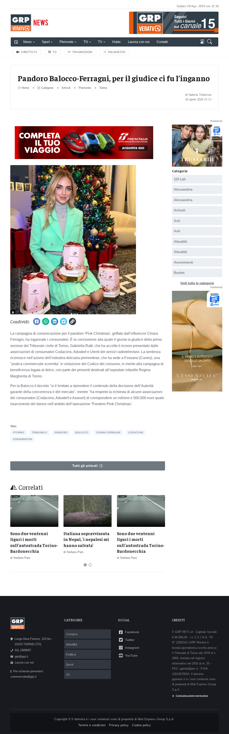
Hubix (116, 42)
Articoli (65, 87)
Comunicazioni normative (192, 696)
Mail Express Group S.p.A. (156, 719)
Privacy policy (119, 725)
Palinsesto (116, 52)
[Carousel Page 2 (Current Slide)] (90, 564)
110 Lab (180, 179)
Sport (46, 42)
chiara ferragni (108, 432)
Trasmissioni (82, 52)
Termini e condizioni (92, 725)
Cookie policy (141, 725)
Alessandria (183, 189)
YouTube (131, 655)
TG (85, 42)
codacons (135, 432)
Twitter (129, 640)
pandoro (61, 432)
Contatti (162, 42)
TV (100, 42)
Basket (179, 272)
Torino (103, 87)
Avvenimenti (183, 262)
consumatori (22, 439)
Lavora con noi (138, 42)
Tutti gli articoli (85, 466)
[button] (210, 42)
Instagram (132, 647)
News (27, 42)
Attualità (180, 241)
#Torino (18, 432)
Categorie (47, 87)
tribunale (39, 432)
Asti (177, 221)
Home (25, 87)
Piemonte (66, 42)
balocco (81, 432)
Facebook (132, 632)
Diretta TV (29, 52)
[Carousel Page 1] (85, 564)
